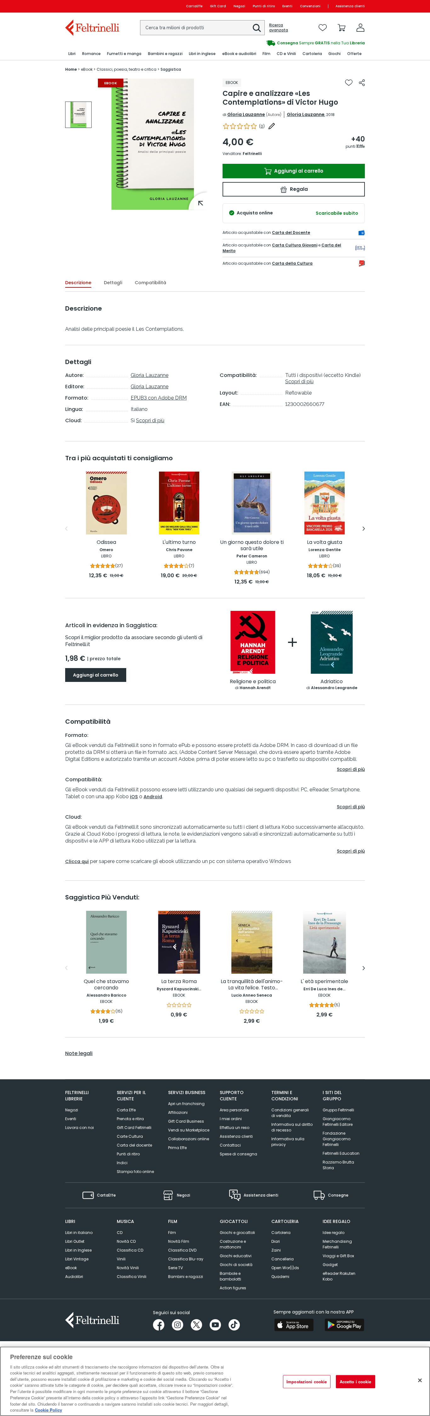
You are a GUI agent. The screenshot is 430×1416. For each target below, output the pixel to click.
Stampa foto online (135, 1171)
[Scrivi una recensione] (271, 126)
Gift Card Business (186, 1121)
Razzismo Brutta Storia (338, 1164)
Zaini (276, 1250)
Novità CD (126, 1241)
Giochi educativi (236, 1255)
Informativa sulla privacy (287, 1141)
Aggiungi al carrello (298, 171)
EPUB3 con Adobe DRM (159, 398)
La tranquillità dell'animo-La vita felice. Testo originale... (252, 984)
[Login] (360, 27)
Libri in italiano (79, 1232)
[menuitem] (72, 54)
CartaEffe (194, 6)
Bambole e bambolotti (230, 1276)
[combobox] (202, 27)
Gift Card (218, 6)
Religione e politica (253, 681)
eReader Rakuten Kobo (339, 1276)
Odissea (106, 542)
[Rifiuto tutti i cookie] (420, 1380)
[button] (257, 28)
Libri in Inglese (78, 1250)
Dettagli (113, 282)
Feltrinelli (252, 153)
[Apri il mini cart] (341, 27)
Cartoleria (281, 1232)
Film (172, 1232)
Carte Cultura (130, 1136)
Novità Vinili (128, 1267)
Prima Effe (177, 1147)
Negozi (239, 6)
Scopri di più (150, 420)
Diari (275, 1241)
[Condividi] (362, 82)
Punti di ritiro (264, 6)
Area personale (234, 1110)
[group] (290, 43)
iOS (134, 797)
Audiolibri (74, 1276)
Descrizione (78, 282)
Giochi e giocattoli (237, 1232)
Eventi (287, 6)
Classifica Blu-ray (185, 1259)
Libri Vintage (76, 1259)
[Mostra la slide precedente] (66, 528)
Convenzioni (310, 6)
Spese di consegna (238, 1154)
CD (119, 1232)
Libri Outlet (74, 1241)
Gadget (330, 1264)
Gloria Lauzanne (246, 114)
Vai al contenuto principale (92, 6)
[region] (215, 1381)
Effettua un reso (234, 1127)
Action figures (233, 1288)
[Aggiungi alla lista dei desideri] (349, 83)
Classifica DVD (182, 1250)
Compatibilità (150, 282)
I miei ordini (231, 1118)
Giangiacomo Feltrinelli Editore (338, 1121)
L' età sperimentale (324, 981)
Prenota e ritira (130, 1118)
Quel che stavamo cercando (106, 984)
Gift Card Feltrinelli (134, 1127)
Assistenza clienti (350, 6)
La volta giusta (324, 542)
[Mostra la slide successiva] (363, 528)
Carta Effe (126, 1110)
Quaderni (280, 1276)
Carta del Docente (291, 232)
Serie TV (175, 1267)
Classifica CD (130, 1250)
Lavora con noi (79, 1127)
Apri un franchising (186, 1103)
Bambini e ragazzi (185, 1276)
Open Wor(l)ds (285, 1267)
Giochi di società (236, 1264)
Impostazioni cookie (306, 1382)
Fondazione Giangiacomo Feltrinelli (336, 1139)
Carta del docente (134, 1145)
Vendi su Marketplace (188, 1130)
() (262, 126)
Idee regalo (333, 1232)
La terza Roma (179, 981)
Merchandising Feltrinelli (337, 1244)
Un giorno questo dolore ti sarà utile (252, 545)
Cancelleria (282, 1259)
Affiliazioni (178, 1112)
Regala (298, 189)
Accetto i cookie (355, 1382)
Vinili (121, 1259)
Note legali (79, 1053)
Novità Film (178, 1241)
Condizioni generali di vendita (290, 1112)
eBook (71, 1267)
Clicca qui (77, 861)
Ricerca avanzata (278, 28)
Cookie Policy (48, 1410)
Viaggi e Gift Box (338, 1255)
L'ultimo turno (179, 542)
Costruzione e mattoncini (233, 1244)
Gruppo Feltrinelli (338, 1110)
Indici (122, 1162)
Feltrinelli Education (341, 1153)
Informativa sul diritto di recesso (292, 1127)
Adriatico (331, 681)
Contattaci (230, 1145)
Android (153, 797)
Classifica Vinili (131, 1276)
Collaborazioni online (188, 1139)
